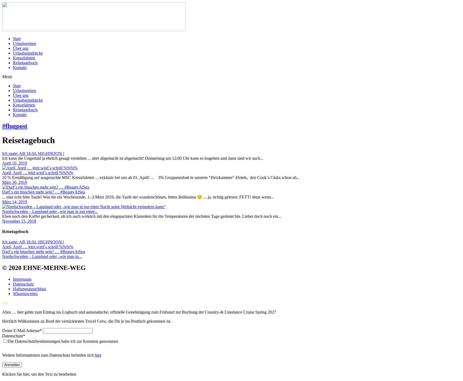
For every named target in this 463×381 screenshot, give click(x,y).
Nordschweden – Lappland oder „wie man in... (42, 256)
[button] (231, 76)
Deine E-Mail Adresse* (22, 330)
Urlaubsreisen (24, 43)
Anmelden (12, 365)
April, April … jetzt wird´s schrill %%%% (37, 172)
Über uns (20, 48)
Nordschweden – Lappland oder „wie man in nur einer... (50, 211)
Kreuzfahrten (24, 58)
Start (17, 38)
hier (98, 355)
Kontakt (20, 67)
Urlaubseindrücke (28, 53)
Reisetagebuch (25, 62)
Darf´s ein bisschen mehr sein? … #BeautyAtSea (43, 192)
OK (5, 303)
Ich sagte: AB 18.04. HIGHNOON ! (33, 153)
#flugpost (14, 126)
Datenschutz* (13, 336)
